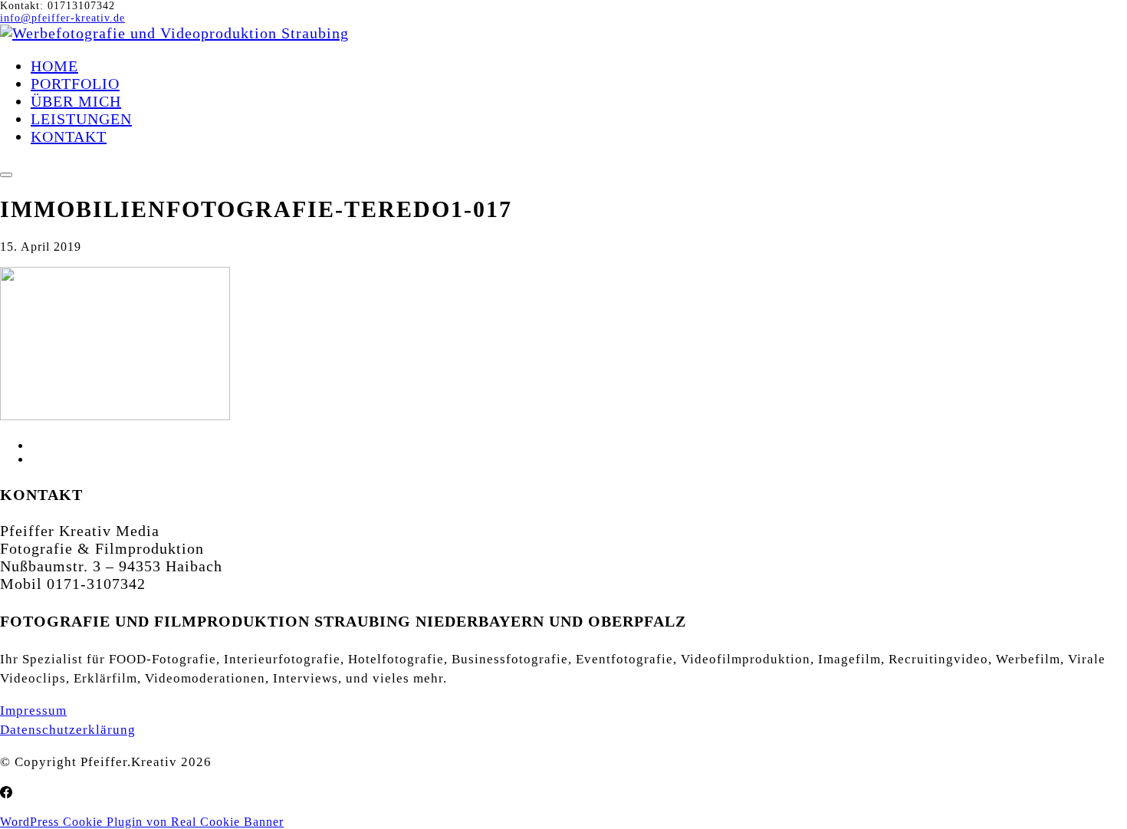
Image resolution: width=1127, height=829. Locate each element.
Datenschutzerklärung (68, 729)
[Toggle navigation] (6, 175)
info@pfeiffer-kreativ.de (62, 18)
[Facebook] (6, 793)
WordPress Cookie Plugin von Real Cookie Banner (142, 821)
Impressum (33, 710)
